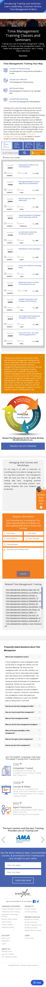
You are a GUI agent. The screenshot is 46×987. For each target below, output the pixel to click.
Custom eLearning (31, 912)
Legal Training (6, 922)
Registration (6, 941)
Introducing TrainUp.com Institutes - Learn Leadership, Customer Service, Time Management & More (23, 6)
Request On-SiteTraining (39, 153)
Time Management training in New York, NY (22, 590)
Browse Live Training (32, 919)
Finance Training (7, 925)
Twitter (38, 901)
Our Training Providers (9, 957)
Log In (4, 944)
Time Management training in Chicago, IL (21, 595)
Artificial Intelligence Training (11, 909)
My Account (5, 938)
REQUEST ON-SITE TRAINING (23, 446)
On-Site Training (30, 909)
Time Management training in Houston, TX (22, 598)
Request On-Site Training (33, 930)
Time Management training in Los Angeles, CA (23, 592)
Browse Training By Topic (33, 925)
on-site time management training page (20, 135)
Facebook (34, 901)
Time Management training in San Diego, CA (23, 609)
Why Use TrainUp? (8, 954)
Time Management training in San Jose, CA (22, 615)
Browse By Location (31, 928)
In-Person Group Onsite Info (41, 501)
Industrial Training (8, 927)
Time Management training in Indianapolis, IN (23, 618)
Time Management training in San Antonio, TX (23, 607)
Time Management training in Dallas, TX (21, 612)
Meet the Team (7, 951)
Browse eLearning (31, 922)
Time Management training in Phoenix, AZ (22, 604)
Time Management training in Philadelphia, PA (23, 601)
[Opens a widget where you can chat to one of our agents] (37, 983)
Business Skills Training (9, 919)
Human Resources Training (11, 912)
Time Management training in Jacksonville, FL (23, 621)
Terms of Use (29, 938)
